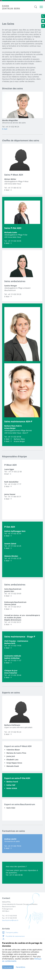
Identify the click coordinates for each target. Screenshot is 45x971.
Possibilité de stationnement (15, 936)
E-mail (4, 129)
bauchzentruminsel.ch (10, 920)
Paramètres (20, 967)
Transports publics (12, 932)
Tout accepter (7, 967)
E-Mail (6, 190)
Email (6, 474)
